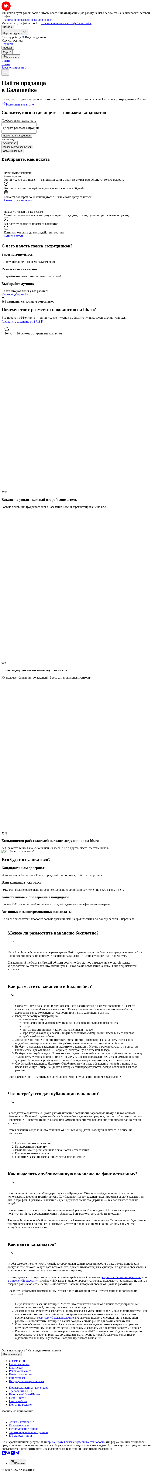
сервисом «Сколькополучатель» (57, 1317)
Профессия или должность (19, 120)
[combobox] (19, 124)
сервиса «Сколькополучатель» (121, 1277)
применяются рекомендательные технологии (76, 1442)
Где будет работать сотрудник (21, 127)
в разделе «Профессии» (23, 1280)
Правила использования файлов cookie (66, 23)
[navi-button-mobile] (5, 72)
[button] (6, 60)
